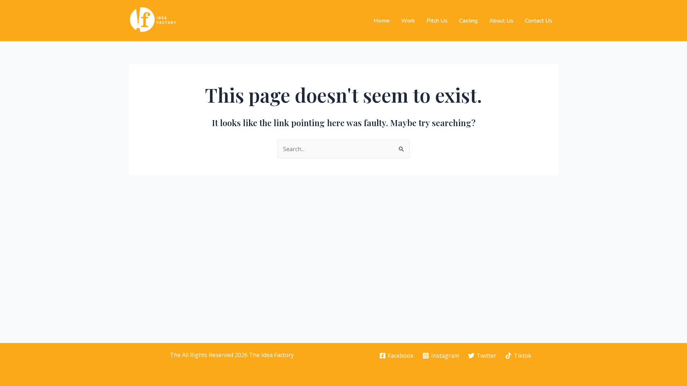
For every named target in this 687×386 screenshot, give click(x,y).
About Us (501, 21)
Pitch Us (437, 21)
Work (408, 21)
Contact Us (538, 21)
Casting (468, 21)
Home (382, 21)
